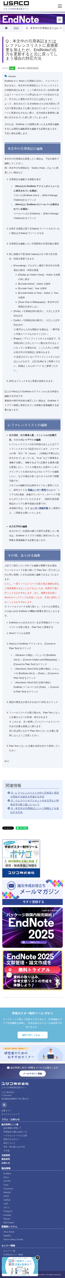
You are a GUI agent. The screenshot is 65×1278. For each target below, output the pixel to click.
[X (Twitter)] (4, 1105)
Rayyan (6, 1219)
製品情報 (6, 1168)
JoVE (5, 1204)
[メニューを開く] (59, 6)
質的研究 (6, 1159)
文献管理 (6, 1155)
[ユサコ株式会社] (16, 3)
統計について (9, 1143)
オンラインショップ (10, 1114)
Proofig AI (7, 1211)
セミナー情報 (8, 1245)
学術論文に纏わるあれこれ (15, 1132)
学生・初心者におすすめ (14, 1147)
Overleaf (7, 1215)
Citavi (5, 1185)
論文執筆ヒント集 (10, 1124)
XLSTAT (7, 1181)
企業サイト (6, 1110)
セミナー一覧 (9, 1251)
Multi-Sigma (8, 1222)
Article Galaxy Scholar (13, 1239)
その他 (6, 1150)
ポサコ (6, 1207)
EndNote (7, 1173)
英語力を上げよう (11, 1139)
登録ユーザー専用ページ (40, 490)
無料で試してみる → (32, 1035)
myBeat (6, 1200)
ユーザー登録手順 (39, 508)
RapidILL (7, 1235)
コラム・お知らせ (11, 1119)
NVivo (6, 1177)
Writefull (7, 1192)
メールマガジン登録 (32, 1073)
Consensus (8, 1188)
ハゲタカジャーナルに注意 (15, 1135)
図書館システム (9, 1226)
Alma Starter (9, 1232)
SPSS (6, 1196)
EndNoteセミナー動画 (13, 1255)
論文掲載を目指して (12, 1128)
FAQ (16, 28)
